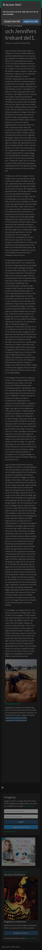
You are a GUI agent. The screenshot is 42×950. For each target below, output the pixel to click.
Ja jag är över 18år (31, 21)
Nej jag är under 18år (12, 21)
